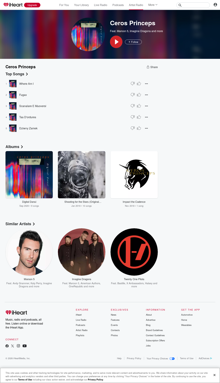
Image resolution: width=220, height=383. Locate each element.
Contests (115, 330)
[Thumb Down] (133, 83)
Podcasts (118, 5)
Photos (114, 335)
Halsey (148, 283)
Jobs (148, 345)
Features (115, 319)
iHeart (79, 314)
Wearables (186, 325)
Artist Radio (136, 5)
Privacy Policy (134, 358)
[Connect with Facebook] (7, 346)
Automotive (186, 314)
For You (64, 5)
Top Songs (15, 73)
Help (119, 358)
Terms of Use (186, 358)
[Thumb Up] (139, 83)
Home (184, 319)
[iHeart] (13, 5)
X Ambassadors (135, 283)
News (113, 314)
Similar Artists (18, 223)
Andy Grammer (21, 283)
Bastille (121, 283)
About (149, 314)
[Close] (214, 375)
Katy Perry (36, 283)
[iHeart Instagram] (18, 346)
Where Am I (26, 84)
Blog (148, 325)
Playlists (80, 335)
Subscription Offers (155, 340)
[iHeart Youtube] (25, 346)
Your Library (81, 5)
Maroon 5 (122, 31)
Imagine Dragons (140, 31)
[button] (116, 42)
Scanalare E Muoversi (32, 106)
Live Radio (100, 5)
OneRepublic (76, 286)
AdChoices (204, 358)
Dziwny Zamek (28, 128)
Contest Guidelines (155, 335)
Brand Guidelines (154, 330)
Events (114, 325)
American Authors (90, 283)
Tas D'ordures (27, 117)
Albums (12, 146)
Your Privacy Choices (157, 358)
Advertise (150, 319)
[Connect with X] (12, 346)
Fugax (23, 95)
